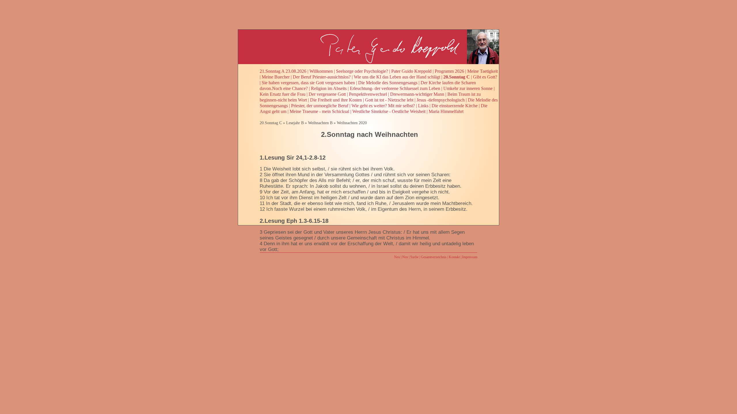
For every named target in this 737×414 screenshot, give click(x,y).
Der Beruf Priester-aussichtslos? (322, 76)
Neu (397, 257)
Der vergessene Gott (327, 94)
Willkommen (321, 71)
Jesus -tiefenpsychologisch (441, 99)
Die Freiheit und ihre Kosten (336, 99)
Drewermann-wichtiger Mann (417, 94)
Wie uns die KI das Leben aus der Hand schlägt (397, 76)
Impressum (469, 257)
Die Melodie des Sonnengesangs (387, 82)
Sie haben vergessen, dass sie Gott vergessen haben (308, 82)
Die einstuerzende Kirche (455, 105)
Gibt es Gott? (485, 76)
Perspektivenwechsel (368, 94)
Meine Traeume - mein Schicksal (319, 111)
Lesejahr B (295, 123)
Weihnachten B (320, 123)
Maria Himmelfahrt (446, 111)
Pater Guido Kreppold (411, 71)
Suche (414, 257)
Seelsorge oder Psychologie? (362, 71)
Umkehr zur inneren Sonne (468, 88)
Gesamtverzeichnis (434, 257)
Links (423, 105)
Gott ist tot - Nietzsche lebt (389, 99)
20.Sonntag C (456, 76)
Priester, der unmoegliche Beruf (319, 105)
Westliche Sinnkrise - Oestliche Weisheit (389, 111)
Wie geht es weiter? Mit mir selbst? (383, 105)
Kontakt (454, 257)
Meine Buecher (276, 76)
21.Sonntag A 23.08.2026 (283, 71)
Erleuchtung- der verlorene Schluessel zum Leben (395, 88)
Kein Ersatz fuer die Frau (282, 94)
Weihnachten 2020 (352, 123)
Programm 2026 (449, 71)
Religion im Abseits (329, 88)
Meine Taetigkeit (482, 71)
